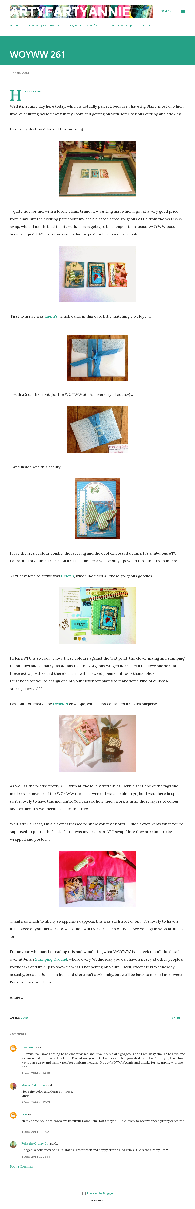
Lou (24, 1114)
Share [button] (176, 1017)
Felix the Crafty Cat (35, 1143)
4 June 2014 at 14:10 (35, 1073)
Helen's (67, 576)
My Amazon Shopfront (85, 25)
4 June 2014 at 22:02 (35, 1131)
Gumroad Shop (122, 25)
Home (14, 25)
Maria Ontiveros (33, 1085)
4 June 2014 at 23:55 (35, 1156)
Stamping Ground (51, 959)
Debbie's (60, 703)
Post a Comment (22, 1166)
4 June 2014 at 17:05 (35, 1102)
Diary (24, 1017)
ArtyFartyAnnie (70, 11)
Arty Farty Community (44, 25)
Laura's (51, 316)
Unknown (28, 1047)
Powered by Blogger (99, 1193)
